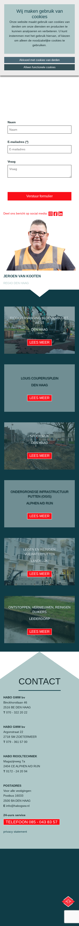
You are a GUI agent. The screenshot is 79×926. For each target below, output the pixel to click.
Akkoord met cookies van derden (39, 60)
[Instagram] (50, 213)
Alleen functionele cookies (40, 67)
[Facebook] (56, 213)
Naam (12, 122)
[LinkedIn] (60, 213)
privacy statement (15, 831)
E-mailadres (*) (18, 142)
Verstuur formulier (39, 196)
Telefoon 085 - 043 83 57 (32, 822)
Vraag (12, 161)
